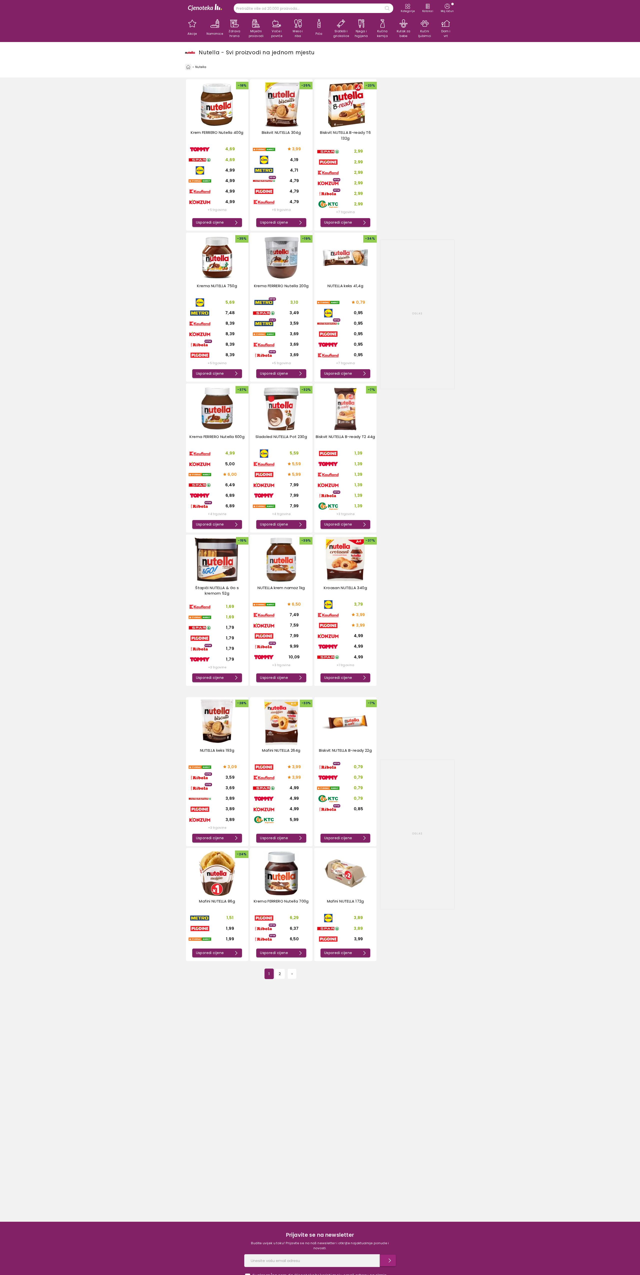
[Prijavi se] (388, 1260)
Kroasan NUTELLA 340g (345, 587)
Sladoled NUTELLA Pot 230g (281, 436)
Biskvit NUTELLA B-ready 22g (345, 750)
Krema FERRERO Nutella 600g (217, 436)
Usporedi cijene (210, 222)
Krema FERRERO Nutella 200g (281, 285)
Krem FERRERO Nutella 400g (217, 132)
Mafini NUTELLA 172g (345, 901)
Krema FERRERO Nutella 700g (281, 901)
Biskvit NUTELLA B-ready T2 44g (345, 436)
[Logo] (205, 8)
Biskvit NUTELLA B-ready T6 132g (345, 135)
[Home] (188, 67)
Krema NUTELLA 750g (217, 285)
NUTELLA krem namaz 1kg (281, 587)
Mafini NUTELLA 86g (217, 901)
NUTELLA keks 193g (217, 750)
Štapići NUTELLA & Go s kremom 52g (217, 590)
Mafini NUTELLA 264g (281, 750)
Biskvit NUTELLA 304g (281, 132)
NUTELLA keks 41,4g (345, 285)
